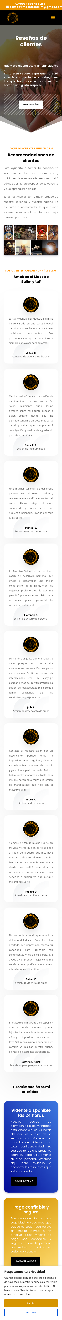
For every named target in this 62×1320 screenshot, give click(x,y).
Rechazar (31, 1312)
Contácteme (24, 1181)
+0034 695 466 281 (31, 4)
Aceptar (31, 1303)
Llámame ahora (25, 1261)
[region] (31, 1293)
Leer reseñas (31, 104)
